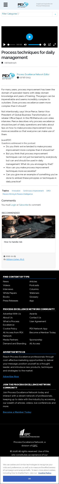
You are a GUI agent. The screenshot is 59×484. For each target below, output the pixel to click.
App (32, 300)
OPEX (48, 191)
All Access (35, 343)
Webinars (34, 293)
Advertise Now (11, 376)
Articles (33, 281)
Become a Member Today (43, 332)
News (6, 281)
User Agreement (38, 321)
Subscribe (23, 205)
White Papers (10, 293)
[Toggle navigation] (5, 4)
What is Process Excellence (11, 323)
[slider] (11, 44)
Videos (6, 285)
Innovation (16, 191)
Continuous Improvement (33, 191)
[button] (29, 14)
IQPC (35, 445)
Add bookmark (10, 63)
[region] (29, 470)
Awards (33, 313)
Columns (34, 289)
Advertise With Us (12, 313)
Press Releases (10, 300)
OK (29, 479)
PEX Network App (38, 328)
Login (13, 205)
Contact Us (35, 317)
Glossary (34, 297)
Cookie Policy (10, 328)
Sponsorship (36, 339)
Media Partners (10, 339)
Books (6, 297)
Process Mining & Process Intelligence (18, 194)
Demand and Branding (14, 343)
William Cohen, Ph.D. (15, 259)
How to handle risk (13, 242)
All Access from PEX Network (13, 334)
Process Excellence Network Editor (33, 74)
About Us (7, 317)
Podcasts (34, 285)
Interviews (8, 289)
